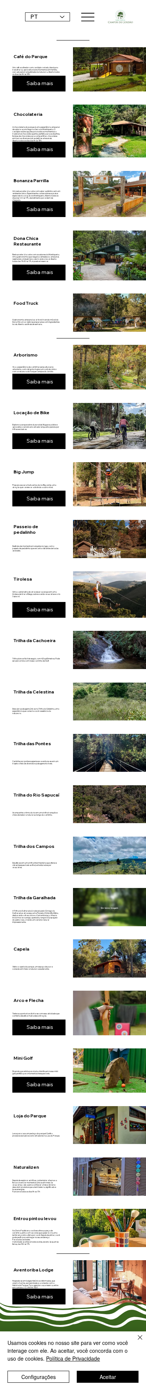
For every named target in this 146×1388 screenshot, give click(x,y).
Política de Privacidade (73, 1358)
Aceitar (108, 1377)
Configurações (38, 1377)
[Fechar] (136, 1342)
